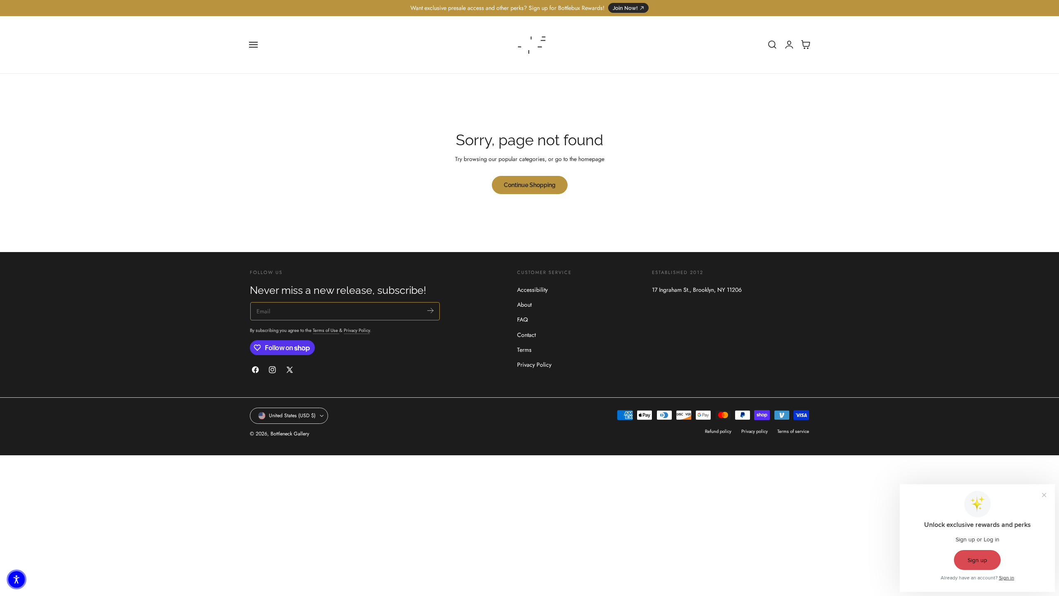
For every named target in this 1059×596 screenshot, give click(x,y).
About (524, 304)
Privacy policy (754, 431)
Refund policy (718, 431)
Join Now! (625, 8)
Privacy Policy (357, 330)
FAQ (522, 319)
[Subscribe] (430, 311)
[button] (253, 44)
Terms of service (793, 431)
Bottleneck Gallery (290, 433)
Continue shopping (530, 184)
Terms (524, 349)
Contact (526, 334)
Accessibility (532, 290)
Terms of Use (326, 330)
